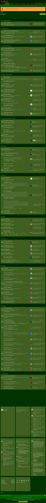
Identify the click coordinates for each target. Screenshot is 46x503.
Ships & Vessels (7, 223)
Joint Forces (6, 148)
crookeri (38, 278)
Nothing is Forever (6, 447)
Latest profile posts (35, 439)
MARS (41, 463)
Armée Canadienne (8, 272)
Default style (4, 495)
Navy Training (7, 227)
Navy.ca (3, 216)
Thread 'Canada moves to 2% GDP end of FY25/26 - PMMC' (39, 427)
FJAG (39, 49)
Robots (34, 121)
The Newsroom (5, 28)
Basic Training (7, 94)
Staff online (3, 407)
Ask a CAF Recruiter (8, 87)
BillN (20, 411)
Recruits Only (7, 77)
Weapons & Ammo (8, 125)
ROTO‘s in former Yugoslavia (37, 382)
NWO (6, 233)
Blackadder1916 (40, 364)
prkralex (38, 165)
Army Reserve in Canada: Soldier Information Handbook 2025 (23, 448)
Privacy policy (36, 495)
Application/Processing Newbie (38, 84)
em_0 (13, 483)
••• (44, 450)
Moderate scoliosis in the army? (38, 90)
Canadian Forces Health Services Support (13, 157)
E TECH (21, 234)
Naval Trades (7, 230)
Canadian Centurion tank (37, 326)
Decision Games (7, 331)
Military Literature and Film (10, 325)
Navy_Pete (40, 220)
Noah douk (39, 109)
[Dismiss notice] (44, 8)
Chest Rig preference (36, 130)
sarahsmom (39, 114)
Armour (11, 188)
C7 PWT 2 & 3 (20, 456)
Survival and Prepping (9, 338)
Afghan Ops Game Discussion (10, 343)
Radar (34, 153)
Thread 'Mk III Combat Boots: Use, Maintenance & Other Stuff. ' (38, 416)
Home (2, 3)
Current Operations (8, 35)
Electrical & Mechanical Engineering (11, 208)
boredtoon (39, 131)
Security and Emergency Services (11, 314)
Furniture (20, 409)
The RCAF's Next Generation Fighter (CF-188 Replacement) (8, 452)
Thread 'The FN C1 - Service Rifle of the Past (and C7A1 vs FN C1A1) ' (38, 433)
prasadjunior (39, 261)
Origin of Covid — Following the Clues (39, 377)
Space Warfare (35, 241)
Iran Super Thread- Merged (37, 40)
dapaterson (40, 65)
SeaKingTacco (23, 410)
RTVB (38, 289)
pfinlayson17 (39, 228)
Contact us (25, 495)
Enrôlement (35, 108)
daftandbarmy (38, 349)
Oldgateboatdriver (40, 233)
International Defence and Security (12, 40)
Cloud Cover (40, 32)
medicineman (39, 91)
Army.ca (3, 175)
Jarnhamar (39, 141)
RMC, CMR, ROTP (8, 98)
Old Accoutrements (36, 134)
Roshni (39, 452)
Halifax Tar (41, 135)
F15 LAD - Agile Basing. (36, 256)
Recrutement (7, 277)
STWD (17, 235)
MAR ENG (6, 235)
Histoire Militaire (8, 287)
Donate (17, 3)
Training (6, 58)
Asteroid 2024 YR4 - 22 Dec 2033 (38, 338)
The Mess (3, 306)
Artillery (6, 198)
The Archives (4, 373)
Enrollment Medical (8, 112)
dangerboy (39, 344)
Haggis (26, 410)
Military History (7, 52)
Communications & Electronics (11, 153)
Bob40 (41, 253)
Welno (38, 298)
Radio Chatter (7, 368)
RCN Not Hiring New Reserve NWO (38, 232)
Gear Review (6, 129)
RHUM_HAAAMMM (40, 274)
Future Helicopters (36, 249)
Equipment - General (8, 120)
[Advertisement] (14, 17)
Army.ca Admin (7, 22)
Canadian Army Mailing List (10, 381)
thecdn (17, 409)
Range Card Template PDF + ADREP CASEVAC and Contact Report (23, 442)
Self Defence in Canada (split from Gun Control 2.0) (8, 462)
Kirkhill (39, 122)
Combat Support (8, 191)
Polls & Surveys (7, 347)
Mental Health (7, 161)
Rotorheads (6, 249)
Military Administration (9, 63)
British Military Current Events (38, 321)
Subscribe (12, 3)
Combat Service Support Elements (11, 201)
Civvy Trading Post (8, 142)
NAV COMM (23, 233)
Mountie (17, 411)
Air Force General (8, 241)
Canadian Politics (8, 308)
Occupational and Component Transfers (12, 66)
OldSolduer (38, 359)
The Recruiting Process (9, 89)
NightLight (39, 100)
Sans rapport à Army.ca (9, 301)
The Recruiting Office (6, 74)
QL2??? (34, 386)
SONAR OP (16, 234)
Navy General (7, 219)
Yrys (38, 283)
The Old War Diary (8, 386)
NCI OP (6, 234)
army (38, 383)
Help (40, 495)
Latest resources (20, 439)
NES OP (10, 234)
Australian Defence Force (23, 323)
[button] (25, 3)
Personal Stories (7, 108)
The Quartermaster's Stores (8, 118)
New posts (2, 5)
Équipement (7, 292)
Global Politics (7, 311)
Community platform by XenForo (23, 497)
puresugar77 (40, 86)
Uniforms (6, 134)
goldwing (38, 95)
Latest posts (4, 439)
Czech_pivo (40, 246)
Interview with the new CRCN (38, 219)
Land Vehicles (7, 211)
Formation (6, 296)
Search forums (7, 5)
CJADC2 (34, 149)
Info (28, 3)
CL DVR (17, 233)
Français (3, 265)
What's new (22, 3)
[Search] (44, 3)
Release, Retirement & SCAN (22, 67)
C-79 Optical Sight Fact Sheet (23, 459)
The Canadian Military (9, 48)
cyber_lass (39, 79)
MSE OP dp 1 (35, 59)
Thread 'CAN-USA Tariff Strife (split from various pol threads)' (38, 410)
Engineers (12, 198)
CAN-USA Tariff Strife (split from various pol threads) (8, 441)
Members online (20, 407)
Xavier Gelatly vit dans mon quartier (39, 301)
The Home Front (7, 357)
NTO (9, 233)
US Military (7, 323)
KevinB (39, 212)
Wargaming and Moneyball (37, 333)
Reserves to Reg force (36, 178)
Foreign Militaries (8, 320)
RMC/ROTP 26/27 (36, 99)
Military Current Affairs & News (11, 31)
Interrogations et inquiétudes (38, 277)
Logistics (20, 208)
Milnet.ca (3, 146)
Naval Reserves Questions (37, 227)
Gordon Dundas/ (36, 440)
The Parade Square (6, 46)
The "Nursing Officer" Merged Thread (39, 158)
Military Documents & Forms (10, 67)
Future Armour (35, 184)
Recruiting (6, 83)
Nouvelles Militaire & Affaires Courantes (13, 281)
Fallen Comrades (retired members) (39, 363)
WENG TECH (12, 235)
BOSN (13, 233)
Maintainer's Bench (8, 256)
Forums (7, 3)
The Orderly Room (6, 20)
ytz (38, 41)
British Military (13, 323)
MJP (25, 409)
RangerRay (39, 339)
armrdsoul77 (41, 250)
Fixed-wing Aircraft (8, 245)
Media (32, 3)
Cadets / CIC (6, 168)
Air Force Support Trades (9, 260)
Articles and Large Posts (9, 376)
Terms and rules (30, 495)
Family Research (7, 56)
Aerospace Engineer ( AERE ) (37, 260)
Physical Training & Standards (10, 103)
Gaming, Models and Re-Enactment (11, 329)
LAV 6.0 (34, 211)
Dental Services (14, 161)
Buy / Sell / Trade (8, 139)
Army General (7, 177)
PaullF (38, 179)
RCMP (6, 317)
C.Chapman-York (42, 354)
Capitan (38, 205)
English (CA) (9, 495)
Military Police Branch (8, 163)
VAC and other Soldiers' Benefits (11, 70)
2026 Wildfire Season (36, 31)
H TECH (25, 234)
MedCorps (39, 159)
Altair (23, 409)
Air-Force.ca (4, 238)
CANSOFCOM (7, 150)
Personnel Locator (8, 352)
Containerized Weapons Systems (38, 125)
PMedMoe (40, 369)
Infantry (6, 188)
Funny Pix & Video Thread (37, 368)
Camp (6, 171)
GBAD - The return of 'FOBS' (37, 194)
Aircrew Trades (7, 253)
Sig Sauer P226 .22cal (38, 140)
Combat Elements (8, 182)
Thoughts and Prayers (9, 362)
